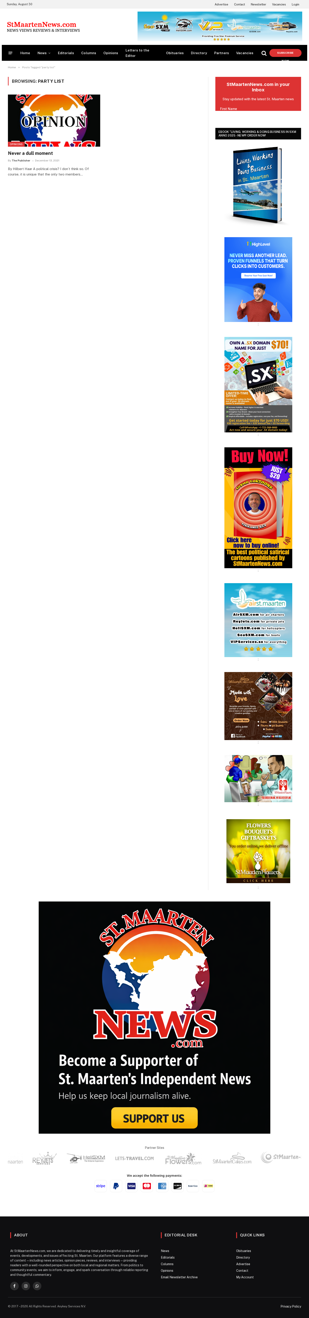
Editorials (66, 53)
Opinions (110, 53)
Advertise (221, 4)
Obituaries (175, 53)
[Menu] (10, 53)
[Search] (264, 53)
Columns (88, 53)
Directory (199, 53)
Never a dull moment (30, 153)
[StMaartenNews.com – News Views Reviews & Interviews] (43, 26)
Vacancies (279, 4)
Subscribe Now (285, 54)
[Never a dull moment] (54, 120)
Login (295, 4)
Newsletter (258, 4)
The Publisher (21, 160)
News (42, 53)
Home (25, 53)
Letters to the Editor (137, 53)
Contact (239, 4)
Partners (221, 53)
